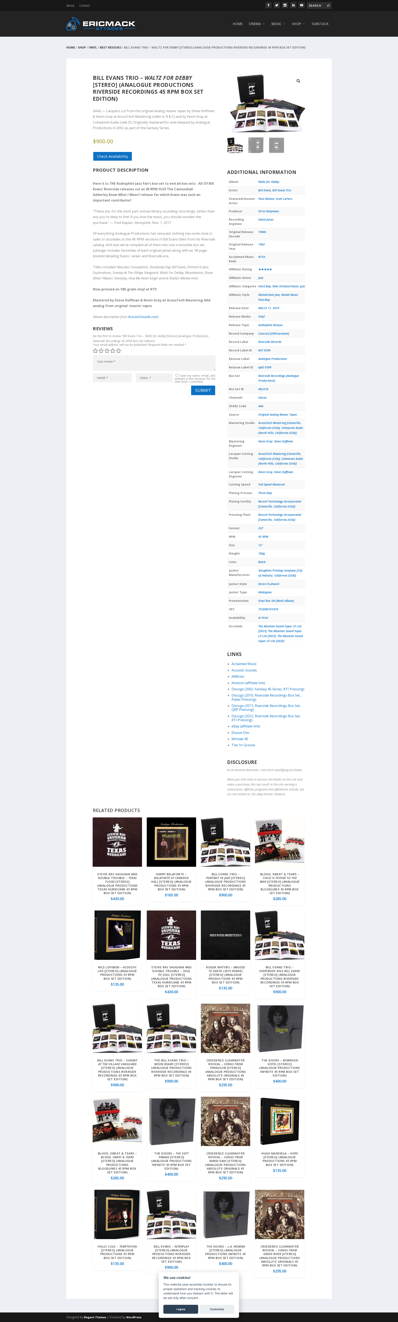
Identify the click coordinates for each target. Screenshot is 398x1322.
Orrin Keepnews (268, 211)
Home (238, 24)
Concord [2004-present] (273, 333)
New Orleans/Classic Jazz (288, 286)
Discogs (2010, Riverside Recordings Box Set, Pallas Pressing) (266, 697)
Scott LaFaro (284, 199)
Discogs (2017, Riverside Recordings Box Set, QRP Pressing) (266, 707)
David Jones (265, 219)
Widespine (265, 592)
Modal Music (289, 295)
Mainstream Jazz (269, 295)
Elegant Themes (95, 1317)
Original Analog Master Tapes (277, 414)
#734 (261, 257)
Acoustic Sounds (244, 670)
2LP (260, 528)
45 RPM (263, 537)
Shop (296, 24)
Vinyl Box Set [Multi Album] (276, 601)
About (70, 5)
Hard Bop (264, 286)
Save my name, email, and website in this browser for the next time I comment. (195, 379)
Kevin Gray (265, 441)
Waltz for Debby (268, 182)
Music (277, 24)
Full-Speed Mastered (271, 484)
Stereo (262, 397)
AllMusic (238, 676)
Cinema (255, 24)
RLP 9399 (264, 350)
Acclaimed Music (244, 664)
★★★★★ (265, 269)
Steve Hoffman (283, 441)
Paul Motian (266, 199)
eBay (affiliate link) (246, 726)
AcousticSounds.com (143, 316)
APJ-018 (263, 389)
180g (261, 553)
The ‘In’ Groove (243, 745)
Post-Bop (264, 300)
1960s (262, 232)
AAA (260, 406)
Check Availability (112, 156)
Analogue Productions (272, 359)
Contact (84, 5)
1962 (261, 244)
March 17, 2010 (268, 308)
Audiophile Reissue (270, 325)
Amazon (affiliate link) (248, 683)
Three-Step (265, 493)
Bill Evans (264, 190)
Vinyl (93, 47)
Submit (203, 390)
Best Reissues (110, 47)
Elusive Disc (241, 732)
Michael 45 (240, 739)
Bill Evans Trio (281, 190)
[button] (298, 81)
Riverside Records (269, 342)
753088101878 (268, 609)
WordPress (133, 1317)
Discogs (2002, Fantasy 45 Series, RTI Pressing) (268, 689)
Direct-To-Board (268, 584)
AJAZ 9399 (264, 367)
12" (260, 545)
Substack (320, 24)
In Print (263, 618)
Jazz (260, 278)
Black (262, 562)
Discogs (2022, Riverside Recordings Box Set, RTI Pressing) (266, 718)
